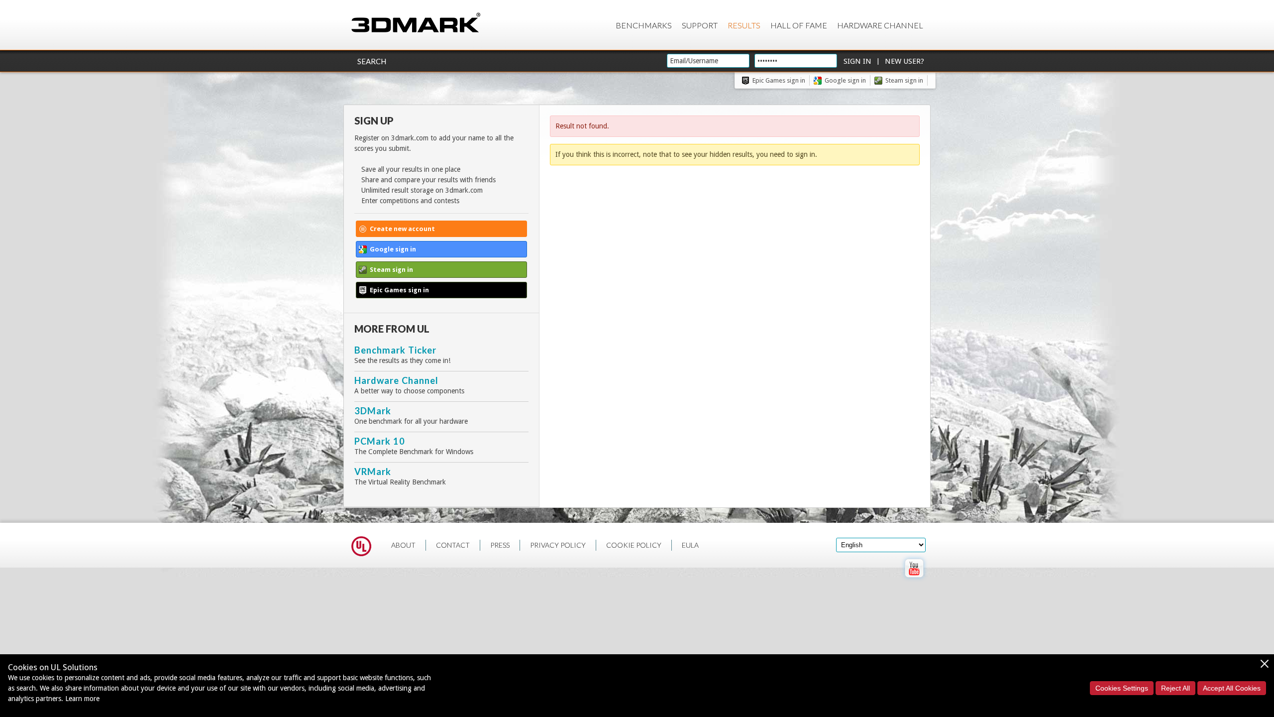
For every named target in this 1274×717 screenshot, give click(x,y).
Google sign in (845, 80)
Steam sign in (904, 80)
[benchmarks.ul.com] (361, 547)
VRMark (372, 471)
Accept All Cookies (1232, 688)
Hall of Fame (798, 25)
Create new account (402, 229)
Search (371, 61)
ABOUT (403, 545)
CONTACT (453, 545)
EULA (690, 545)
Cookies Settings (1121, 688)
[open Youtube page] (914, 580)
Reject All (1175, 688)
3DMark (372, 410)
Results (744, 25)
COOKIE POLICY (633, 545)
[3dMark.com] (415, 23)
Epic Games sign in (778, 80)
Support (700, 25)
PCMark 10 (379, 441)
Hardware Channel (880, 25)
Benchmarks (644, 25)
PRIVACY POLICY (558, 545)
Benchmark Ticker (395, 350)
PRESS (500, 545)
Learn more (82, 699)
